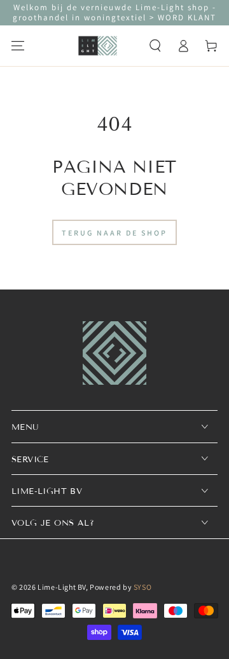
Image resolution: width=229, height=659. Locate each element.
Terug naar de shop (114, 232)
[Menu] (18, 46)
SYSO (142, 587)
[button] (155, 46)
